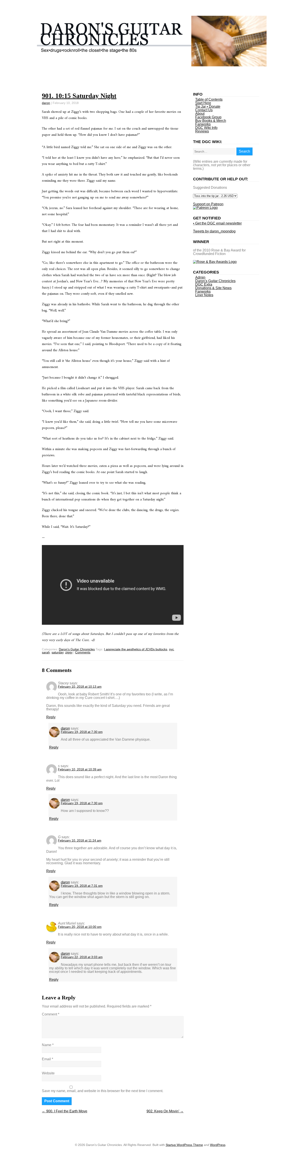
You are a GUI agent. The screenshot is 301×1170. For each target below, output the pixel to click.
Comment (50, 1014)
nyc (171, 649)
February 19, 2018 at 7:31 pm (82, 885)
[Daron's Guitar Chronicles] (151, 65)
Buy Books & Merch (210, 121)
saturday (57, 652)
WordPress (217, 1145)
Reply (51, 717)
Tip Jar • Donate (207, 106)
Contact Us (204, 110)
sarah (46, 652)
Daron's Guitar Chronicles (77, 649)
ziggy (68, 652)
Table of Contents (209, 99)
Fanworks (203, 124)
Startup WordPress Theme (184, 1145)
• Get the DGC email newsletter (217, 223)
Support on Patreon (208, 204)
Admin (200, 277)
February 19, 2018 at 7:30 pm (82, 732)
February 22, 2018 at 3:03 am (82, 957)
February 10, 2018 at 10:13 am (80, 686)
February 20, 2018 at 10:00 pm (80, 926)
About (199, 113)
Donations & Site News (213, 288)
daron (46, 103)
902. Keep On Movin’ (165, 1111)
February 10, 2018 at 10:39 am (80, 769)
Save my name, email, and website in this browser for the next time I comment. (102, 1091)
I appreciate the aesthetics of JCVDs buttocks (135, 649)
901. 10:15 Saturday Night (79, 95)
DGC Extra (203, 284)
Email (47, 1059)
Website (48, 1073)
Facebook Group (208, 117)
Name (48, 1045)
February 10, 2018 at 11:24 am (79, 840)
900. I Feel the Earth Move (64, 1111)
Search (244, 151)
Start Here (203, 103)
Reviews (202, 131)
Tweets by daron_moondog (214, 231)
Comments (82, 652)
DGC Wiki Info (206, 128)
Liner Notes (204, 295)
